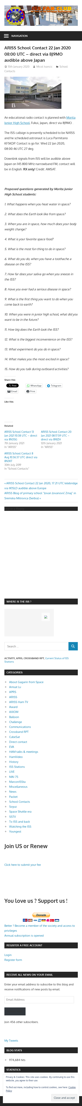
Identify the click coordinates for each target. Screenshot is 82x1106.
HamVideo (16, 757)
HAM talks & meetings (23, 752)
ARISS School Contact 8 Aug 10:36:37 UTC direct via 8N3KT (20, 457)
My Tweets (11, 1040)
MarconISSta (17, 782)
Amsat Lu (15, 687)
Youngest (15, 831)
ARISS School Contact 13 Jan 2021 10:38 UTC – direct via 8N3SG (20, 435)
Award (13, 707)
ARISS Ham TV (18, 702)
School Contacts (19, 801)
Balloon (14, 717)
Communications (20, 727)
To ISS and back (19, 821)
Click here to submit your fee (22, 865)
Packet (13, 797)
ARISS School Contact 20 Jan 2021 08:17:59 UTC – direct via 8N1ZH (56, 435)
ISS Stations (17, 767)
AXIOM (13, 712)
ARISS (13, 697)
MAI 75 (13, 777)
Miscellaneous (18, 786)
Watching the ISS (20, 826)
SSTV (12, 816)
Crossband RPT (19, 732)
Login (8, 955)
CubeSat (14, 737)
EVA (11, 747)
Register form (13, 960)
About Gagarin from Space (26, 682)
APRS (12, 692)
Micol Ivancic (44, 66)
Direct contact (18, 742)
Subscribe (15, 1011)
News (12, 791)
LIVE (11, 771)
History (13, 762)
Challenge (15, 722)
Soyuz (13, 806)
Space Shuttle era (20, 811)
